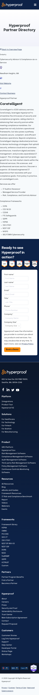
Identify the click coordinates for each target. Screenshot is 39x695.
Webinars (6, 506)
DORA (4, 550)
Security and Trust (9, 608)
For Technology (8, 422)
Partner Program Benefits (13, 577)
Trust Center (7, 615)
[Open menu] (35, 5)
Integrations (7, 401)
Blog (4, 487)
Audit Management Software (14, 460)
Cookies (12, 688)
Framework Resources (11, 493)
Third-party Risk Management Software (19, 463)
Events (4, 509)
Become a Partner (9, 583)
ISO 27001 (6, 540)
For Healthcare (8, 419)
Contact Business (7, 93)
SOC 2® (5, 537)
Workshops (6, 654)
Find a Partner (8, 580)
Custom (5, 566)
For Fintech (6, 426)
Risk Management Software (13, 453)
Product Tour (7, 405)
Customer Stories (9, 635)
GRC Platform (7, 447)
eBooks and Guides (10, 490)
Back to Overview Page (12, 50)
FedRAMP (5, 556)
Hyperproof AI (8, 408)
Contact (5, 621)
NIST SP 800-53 (8, 543)
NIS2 (4, 553)
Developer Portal (9, 648)
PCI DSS (5, 534)
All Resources (8, 484)
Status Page (7, 651)
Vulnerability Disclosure (12, 611)
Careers (5, 602)
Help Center (7, 645)
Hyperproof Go (8, 450)
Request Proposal (9, 624)
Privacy (4, 688)
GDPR (4, 559)
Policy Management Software (14, 466)
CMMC (4, 531)
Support (5, 642)
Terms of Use (21, 688)
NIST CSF (5, 547)
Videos (5, 503)
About (4, 599)
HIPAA (4, 528)
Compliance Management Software (17, 457)
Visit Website (5, 83)
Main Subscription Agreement (14, 618)
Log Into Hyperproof (10, 639)
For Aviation (7, 429)
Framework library (9, 525)
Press (4, 605)
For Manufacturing (10, 432)
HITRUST (5, 562)
